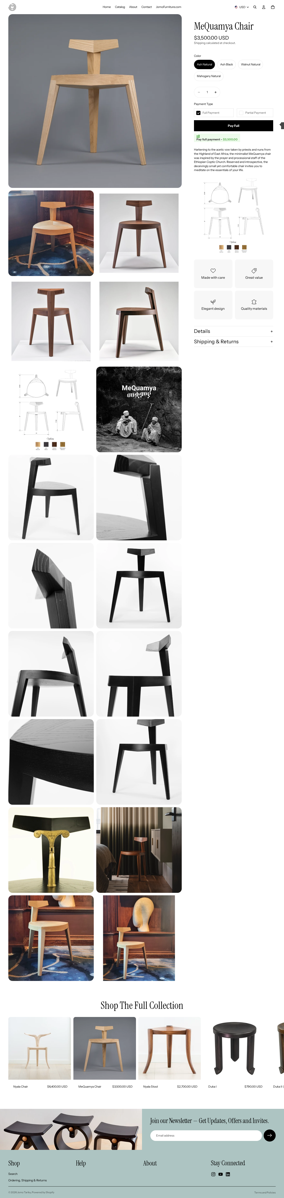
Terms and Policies (265, 1192)
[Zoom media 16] (51, 850)
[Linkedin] (227, 1174)
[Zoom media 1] (95, 101)
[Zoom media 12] (51, 674)
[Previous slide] (218, 1048)
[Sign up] (270, 1135)
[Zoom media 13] (139, 674)
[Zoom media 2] (51, 233)
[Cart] (272, 7)
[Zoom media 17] (139, 850)
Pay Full (233, 126)
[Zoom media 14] (51, 762)
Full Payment (211, 113)
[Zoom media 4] (51, 321)
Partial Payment (255, 113)
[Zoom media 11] (139, 585)
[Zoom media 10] (51, 585)
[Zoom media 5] (139, 321)
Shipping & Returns (216, 342)
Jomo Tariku (24, 1192)
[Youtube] (220, 1174)
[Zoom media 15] (139, 762)
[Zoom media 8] (51, 497)
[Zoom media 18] (51, 938)
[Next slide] (271, 1055)
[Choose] (64, 1073)
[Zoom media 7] (139, 409)
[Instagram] (213, 1174)
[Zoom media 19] (139, 938)
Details (202, 331)
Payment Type (203, 104)
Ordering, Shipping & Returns (27, 1180)
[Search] (254, 7)
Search (12, 1174)
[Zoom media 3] (139, 233)
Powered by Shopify (43, 1192)
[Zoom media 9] (139, 497)
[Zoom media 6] (51, 409)
